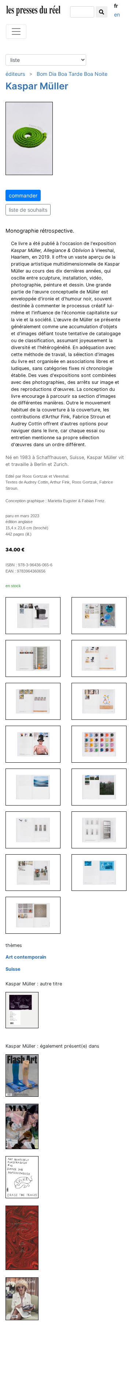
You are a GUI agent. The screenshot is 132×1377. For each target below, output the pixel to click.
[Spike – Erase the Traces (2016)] (25, 1177)
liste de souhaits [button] (28, 210)
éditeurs (15, 74)
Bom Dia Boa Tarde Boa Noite (72, 74)
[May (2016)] (25, 1126)
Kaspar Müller (37, 86)
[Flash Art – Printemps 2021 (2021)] (25, 1075)
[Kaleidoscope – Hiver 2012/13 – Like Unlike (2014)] (25, 1298)
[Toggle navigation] (16, 31)
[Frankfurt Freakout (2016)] (25, 1010)
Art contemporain (26, 957)
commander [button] (23, 195)
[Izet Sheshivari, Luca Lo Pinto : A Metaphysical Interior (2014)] (25, 1237)
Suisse (13, 969)
